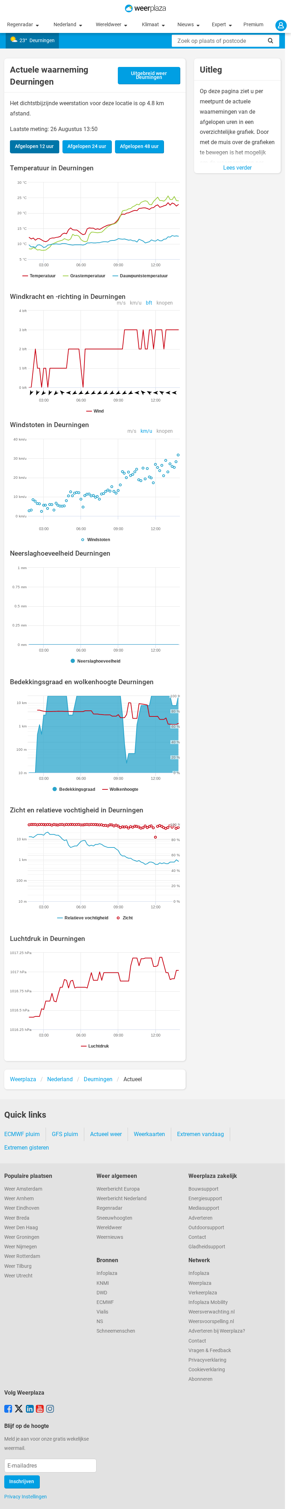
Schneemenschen (116, 1331)
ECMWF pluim (22, 1134)
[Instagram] (50, 1409)
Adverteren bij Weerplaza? (216, 1331)
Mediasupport (203, 1208)
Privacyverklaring (207, 1360)
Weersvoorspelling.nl (211, 1321)
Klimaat (151, 25)
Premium (253, 25)
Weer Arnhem (19, 1199)
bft (149, 303)
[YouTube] (40, 1409)
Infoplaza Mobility (208, 1302)
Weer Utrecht (18, 1276)
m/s (121, 303)
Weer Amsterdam (23, 1189)
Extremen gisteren (26, 1147)
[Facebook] (8, 1409)
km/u (136, 303)
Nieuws (186, 25)
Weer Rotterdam (22, 1256)
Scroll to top (279, 1497)
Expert (219, 25)
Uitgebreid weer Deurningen (149, 75)
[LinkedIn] (30, 1409)
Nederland (65, 25)
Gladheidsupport (206, 1247)
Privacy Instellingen (25, 1496)
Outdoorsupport (206, 1228)
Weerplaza (200, 1283)
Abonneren (200, 1379)
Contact (197, 1237)
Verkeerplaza (202, 1293)
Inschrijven (21, 1482)
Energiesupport (205, 1199)
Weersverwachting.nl (211, 1312)
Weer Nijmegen (20, 1247)
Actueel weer (106, 1134)
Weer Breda (16, 1218)
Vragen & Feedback (209, 1351)
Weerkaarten (149, 1134)
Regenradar (20, 25)
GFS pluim (65, 1134)
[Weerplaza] (145, 8)
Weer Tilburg (18, 1266)
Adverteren (200, 1218)
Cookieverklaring (206, 1370)
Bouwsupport (203, 1189)
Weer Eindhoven (21, 1208)
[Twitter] (18, 1409)
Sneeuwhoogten (114, 1218)
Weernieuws (110, 1237)
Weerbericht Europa (118, 1189)
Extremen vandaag (200, 1134)
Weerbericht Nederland (122, 1199)
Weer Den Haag (21, 1228)
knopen (165, 303)
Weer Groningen (21, 1237)
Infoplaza (107, 1273)
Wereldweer (109, 25)
